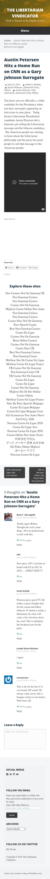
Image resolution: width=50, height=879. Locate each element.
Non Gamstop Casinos (25, 297)
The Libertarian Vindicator (25, 13)
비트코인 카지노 (25, 439)
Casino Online (25, 395)
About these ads (9, 219)
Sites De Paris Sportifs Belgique (25, 403)
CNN (33, 90)
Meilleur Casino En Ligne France (25, 364)
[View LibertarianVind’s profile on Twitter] (11, 774)
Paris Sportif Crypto (25, 324)
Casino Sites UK (25, 348)
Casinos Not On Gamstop (25, 305)
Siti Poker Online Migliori (25, 446)
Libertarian (9, 92)
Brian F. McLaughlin (26, 514)
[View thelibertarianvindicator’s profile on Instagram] (14, 774)
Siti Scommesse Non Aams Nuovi (25, 415)
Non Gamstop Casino (25, 356)
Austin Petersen (15, 87)
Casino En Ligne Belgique (25, 407)
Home (7, 40)
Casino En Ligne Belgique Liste (25, 411)
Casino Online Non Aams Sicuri (25, 435)
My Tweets (11, 849)
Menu (25, 31)
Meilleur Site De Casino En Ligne (25, 360)
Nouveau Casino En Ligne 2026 (25, 423)
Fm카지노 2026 (25, 419)
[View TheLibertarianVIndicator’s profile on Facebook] (7, 774)
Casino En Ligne (25, 332)
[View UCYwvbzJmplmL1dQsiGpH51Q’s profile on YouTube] (17, 774)
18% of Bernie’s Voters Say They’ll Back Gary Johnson (38, 475)
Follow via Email (18, 790)
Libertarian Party (31, 87)
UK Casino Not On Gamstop (25, 368)
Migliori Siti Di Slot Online (25, 391)
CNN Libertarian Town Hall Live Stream (13, 472)
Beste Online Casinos (25, 340)
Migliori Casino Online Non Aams (25, 309)
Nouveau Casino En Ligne (25, 454)
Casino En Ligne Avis (25, 427)
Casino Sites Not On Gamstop (25, 321)
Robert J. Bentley (33, 84)
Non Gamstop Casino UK (25, 372)
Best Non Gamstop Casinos (25, 328)
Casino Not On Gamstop (25, 387)
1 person (28, 540)
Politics (7, 90)
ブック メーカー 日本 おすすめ (25, 443)
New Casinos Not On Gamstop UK (25, 293)
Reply (19, 544)
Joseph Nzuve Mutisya (27, 648)
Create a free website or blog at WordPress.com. (23, 873)
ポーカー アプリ (25, 450)
